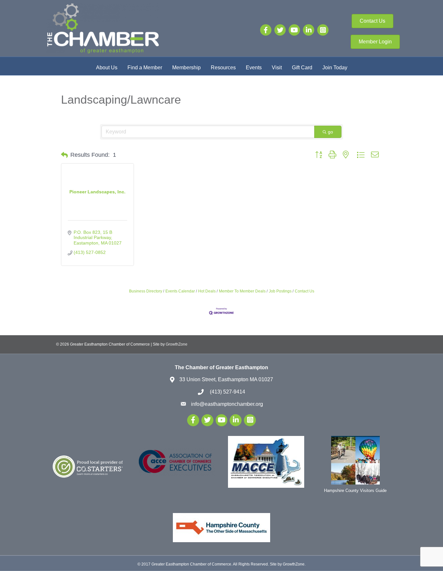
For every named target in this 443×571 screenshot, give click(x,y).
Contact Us (304, 291)
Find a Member (144, 67)
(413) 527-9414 (227, 391)
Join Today (334, 67)
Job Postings (280, 291)
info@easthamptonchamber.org (227, 404)
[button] (64, 155)
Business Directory (145, 291)
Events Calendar (180, 291)
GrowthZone (176, 344)
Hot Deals (207, 291)
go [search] (330, 131)
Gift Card (302, 67)
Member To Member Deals (242, 291)
